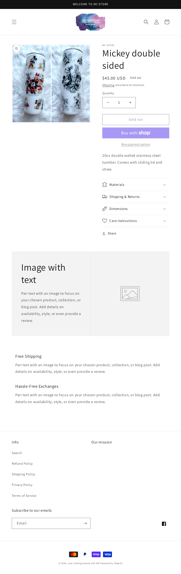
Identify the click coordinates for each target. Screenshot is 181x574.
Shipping (108, 85)
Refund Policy (22, 463)
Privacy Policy (22, 485)
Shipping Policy (23, 474)
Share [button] (112, 233)
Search (17, 453)
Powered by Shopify (111, 563)
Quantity (108, 93)
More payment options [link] (135, 144)
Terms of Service (24, 495)
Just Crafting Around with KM (83, 563)
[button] (14, 22)
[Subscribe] (85, 523)
